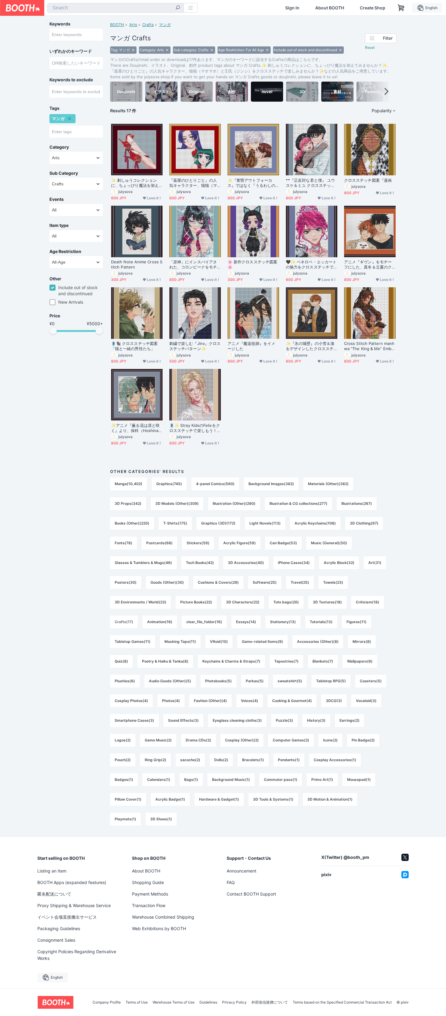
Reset (370, 47)
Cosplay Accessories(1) (335, 760)
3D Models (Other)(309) (177, 503)
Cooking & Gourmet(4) (292, 700)
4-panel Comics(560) (215, 483)
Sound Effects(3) (183, 720)
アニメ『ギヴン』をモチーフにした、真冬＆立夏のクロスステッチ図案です (368, 264)
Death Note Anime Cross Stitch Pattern (136, 264)
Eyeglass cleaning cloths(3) (237, 720)
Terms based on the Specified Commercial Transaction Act (342, 1002)
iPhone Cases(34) (294, 562)
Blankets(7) (323, 661)
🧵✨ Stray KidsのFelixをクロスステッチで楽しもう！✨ (194, 428)
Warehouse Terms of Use (173, 1002)
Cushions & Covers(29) (218, 582)
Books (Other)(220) (132, 523)
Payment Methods (150, 893)
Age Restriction (65, 251)
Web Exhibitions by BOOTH (159, 928)
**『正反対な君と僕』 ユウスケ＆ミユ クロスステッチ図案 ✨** (310, 183)
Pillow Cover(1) (128, 799)
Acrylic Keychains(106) (315, 523)
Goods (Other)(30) (167, 582)
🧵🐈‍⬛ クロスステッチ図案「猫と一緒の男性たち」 (134, 346)
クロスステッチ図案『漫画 (368, 180)
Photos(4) (171, 700)
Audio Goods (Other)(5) (170, 681)
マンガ (165, 24)
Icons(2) (330, 740)
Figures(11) (356, 621)
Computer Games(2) (291, 740)
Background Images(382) (271, 483)
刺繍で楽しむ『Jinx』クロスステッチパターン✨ (195, 346)
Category (59, 147)
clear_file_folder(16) (204, 621)
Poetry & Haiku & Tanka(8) (165, 661)
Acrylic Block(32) (339, 562)
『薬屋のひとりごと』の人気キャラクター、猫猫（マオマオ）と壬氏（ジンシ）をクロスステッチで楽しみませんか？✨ (193, 183)
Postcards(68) (159, 543)
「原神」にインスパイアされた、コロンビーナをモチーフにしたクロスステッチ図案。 (193, 264)
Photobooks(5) (218, 681)
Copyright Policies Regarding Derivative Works (76, 955)
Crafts (148, 24)
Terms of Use (137, 1002)
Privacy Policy (234, 1002)
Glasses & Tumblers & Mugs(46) (143, 562)
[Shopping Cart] (401, 8)
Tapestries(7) (286, 661)
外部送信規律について (270, 1002)
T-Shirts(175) (175, 523)
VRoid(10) (219, 641)
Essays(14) (246, 621)
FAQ (231, 882)
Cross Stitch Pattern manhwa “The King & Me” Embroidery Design (369, 346)
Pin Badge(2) (363, 740)
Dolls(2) (221, 760)
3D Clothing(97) (364, 523)
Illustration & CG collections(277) (298, 503)
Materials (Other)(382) (328, 483)
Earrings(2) (350, 720)
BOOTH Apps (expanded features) (71, 882)
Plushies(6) (125, 681)
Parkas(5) (255, 681)
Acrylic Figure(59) (239, 543)
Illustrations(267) (356, 503)
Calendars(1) (158, 779)
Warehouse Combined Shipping (163, 917)
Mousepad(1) (359, 779)
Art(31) (374, 562)
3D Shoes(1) (161, 819)
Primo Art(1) (322, 779)
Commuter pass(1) (280, 779)
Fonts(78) (123, 543)
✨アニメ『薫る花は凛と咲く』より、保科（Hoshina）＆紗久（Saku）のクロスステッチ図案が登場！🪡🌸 (136, 428)
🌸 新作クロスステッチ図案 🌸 (252, 264)
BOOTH (117, 24)
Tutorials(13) (321, 621)
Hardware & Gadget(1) (219, 799)
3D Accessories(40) (246, 562)
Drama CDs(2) (198, 740)
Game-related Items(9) (262, 641)
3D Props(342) (128, 503)
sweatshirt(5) (290, 681)
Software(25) (265, 582)
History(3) (316, 720)
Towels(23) (333, 582)
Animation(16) (159, 621)
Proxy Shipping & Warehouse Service (74, 905)
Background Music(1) (231, 779)
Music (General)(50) (329, 543)
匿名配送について (54, 893)
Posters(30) (126, 582)
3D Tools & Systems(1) (273, 799)
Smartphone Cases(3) (134, 720)
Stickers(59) (198, 543)
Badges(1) (124, 779)
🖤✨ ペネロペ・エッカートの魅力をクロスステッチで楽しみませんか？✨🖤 (311, 264)
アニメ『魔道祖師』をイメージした (251, 346)
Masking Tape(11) (180, 641)
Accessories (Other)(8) (318, 641)
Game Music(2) (158, 740)
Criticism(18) (367, 602)
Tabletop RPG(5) (331, 681)
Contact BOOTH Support (251, 893)
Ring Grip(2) (155, 760)
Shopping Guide (148, 882)
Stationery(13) (283, 621)
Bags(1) (191, 779)
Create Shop (372, 8)
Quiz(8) (121, 661)
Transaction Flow (148, 905)
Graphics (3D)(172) (218, 523)
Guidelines (208, 1002)
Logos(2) (123, 740)
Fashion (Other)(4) (210, 700)
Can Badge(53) (283, 543)
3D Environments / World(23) (140, 602)
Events (56, 199)
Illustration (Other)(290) (234, 503)
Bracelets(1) (253, 760)
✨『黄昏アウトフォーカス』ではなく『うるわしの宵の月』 (251, 183)
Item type (59, 225)
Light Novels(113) (265, 523)
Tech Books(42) (200, 562)
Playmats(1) (125, 819)
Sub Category (63, 173)
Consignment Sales (56, 940)
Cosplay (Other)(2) (242, 740)
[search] (177, 8)
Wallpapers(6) (360, 661)
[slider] (53, 330)
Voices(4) (249, 700)
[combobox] (115, 8)
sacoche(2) (190, 760)
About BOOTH (329, 8)
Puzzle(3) (284, 720)
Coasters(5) (371, 681)
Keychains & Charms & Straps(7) (231, 661)
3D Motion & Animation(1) (330, 799)
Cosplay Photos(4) (131, 700)
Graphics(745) (169, 483)
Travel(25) (300, 582)
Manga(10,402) (128, 483)
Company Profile (107, 1002)
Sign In (292, 8)
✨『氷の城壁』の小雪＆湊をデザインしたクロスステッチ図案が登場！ (310, 346)
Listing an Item (51, 870)
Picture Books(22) (196, 602)
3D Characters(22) (242, 602)
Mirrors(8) (362, 641)
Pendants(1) (289, 760)
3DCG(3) (334, 700)
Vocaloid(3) (366, 700)
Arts (133, 24)
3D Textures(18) (327, 602)
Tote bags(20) (286, 602)
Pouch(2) (123, 760)
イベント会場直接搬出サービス (67, 917)
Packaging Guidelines (58, 928)
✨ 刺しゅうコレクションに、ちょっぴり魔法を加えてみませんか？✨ (135, 183)
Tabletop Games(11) (132, 641)
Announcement (241, 870)
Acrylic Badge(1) (170, 799)
